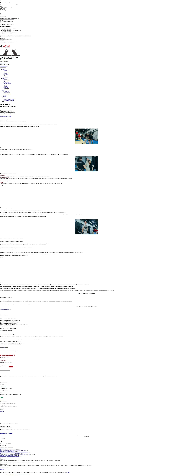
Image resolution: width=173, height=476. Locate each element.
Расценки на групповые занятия (9, 99)
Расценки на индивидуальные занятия (10, 98)
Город (1, 8)
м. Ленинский (6, 94)
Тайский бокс (6, 86)
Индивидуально (6, 82)
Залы (3, 101)
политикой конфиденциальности (13, 474)
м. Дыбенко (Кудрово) (7, 93)
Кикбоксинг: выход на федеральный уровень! (7, 451)
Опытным (3, 84)
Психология (6, 80)
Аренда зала (6, 77)
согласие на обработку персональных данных (7, 19)
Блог (4, 75)
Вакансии (5, 73)
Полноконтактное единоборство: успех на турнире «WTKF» (9, 456)
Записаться (2, 40)
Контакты (3, 97)
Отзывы (5, 71)
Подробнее (2, 411)
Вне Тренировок (6, 74)
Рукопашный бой (6, 88)
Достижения (6, 76)
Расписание (4, 96)
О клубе (3, 69)
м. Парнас (5, 95)
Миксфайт (5, 85)
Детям (3, 90)
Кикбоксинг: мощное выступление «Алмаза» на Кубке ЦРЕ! (9, 453)
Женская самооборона (7, 83)
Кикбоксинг (6, 87)
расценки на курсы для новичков (9, 100)
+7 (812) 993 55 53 (3, 66)
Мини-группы (6, 81)
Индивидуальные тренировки (8, 89)
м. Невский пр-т (6, 91)
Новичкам (3, 78)
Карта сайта (2, 469)
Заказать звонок (3, 16)
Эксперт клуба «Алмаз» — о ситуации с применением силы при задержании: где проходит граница (15, 454)
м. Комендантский (7, 92)
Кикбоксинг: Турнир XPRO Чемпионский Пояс (7, 455)
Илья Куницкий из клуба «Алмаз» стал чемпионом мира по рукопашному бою (12, 450)
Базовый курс (6, 79)
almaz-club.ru (68, 472)
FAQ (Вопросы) (6, 72)
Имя (1, 6)
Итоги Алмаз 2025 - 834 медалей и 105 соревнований (8, 449)
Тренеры (5, 70)
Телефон (1, 7)
